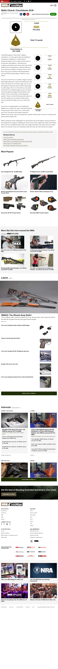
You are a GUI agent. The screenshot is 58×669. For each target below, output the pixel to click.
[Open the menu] (55, 5)
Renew (15, 1)
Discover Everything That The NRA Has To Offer (14, 600)
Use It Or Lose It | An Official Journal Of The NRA (13, 250)
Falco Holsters (45, 436)
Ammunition (33, 515)
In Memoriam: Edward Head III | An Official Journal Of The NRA (42, 250)
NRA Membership (34, 531)
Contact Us (3, 513)
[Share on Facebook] (21, 13)
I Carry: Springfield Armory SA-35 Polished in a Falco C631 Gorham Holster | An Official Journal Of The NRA (43, 432)
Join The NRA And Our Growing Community (40, 580)
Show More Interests (37, 479)
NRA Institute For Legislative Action (9, 535)
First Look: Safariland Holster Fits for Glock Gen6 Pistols (17, 377)
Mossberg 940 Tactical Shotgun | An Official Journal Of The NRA (13, 269)
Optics (31, 521)
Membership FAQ (34, 535)
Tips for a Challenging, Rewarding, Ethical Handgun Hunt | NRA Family (12, 437)
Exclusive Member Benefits (36, 533)
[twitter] (24, 13)
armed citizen (12, 432)
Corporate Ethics (19, 607)
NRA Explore (4, 537)
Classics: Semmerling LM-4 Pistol (10, 338)
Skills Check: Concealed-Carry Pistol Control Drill (17, 141)
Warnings (28, 607)
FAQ (2, 515)
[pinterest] (27, 13)
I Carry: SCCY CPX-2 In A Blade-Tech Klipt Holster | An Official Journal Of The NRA (43, 450)
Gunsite (8, 71)
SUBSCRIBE (9, 494)
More (10, 278)
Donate (19, 1)
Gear (31, 517)
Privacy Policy (4, 607)
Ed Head (51, 132)
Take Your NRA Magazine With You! (12, 579)
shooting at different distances (40, 132)
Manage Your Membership (36, 537)
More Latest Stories (35, 393)
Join (11, 1)
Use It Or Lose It (8, 137)
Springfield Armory (36, 436)
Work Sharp (52, 436)
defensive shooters (27, 132)
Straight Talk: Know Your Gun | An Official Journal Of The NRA (13, 430)
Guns (31, 519)
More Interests (15, 407)
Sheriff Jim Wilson (7, 411)
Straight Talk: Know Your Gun (9, 364)
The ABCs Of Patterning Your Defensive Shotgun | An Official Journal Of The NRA (42, 269)
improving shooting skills (15, 132)
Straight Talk (5, 432)
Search (2, 519)
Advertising (3, 511)
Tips (2, 14)
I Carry (32, 411)
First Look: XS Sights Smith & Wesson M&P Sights (15, 325)
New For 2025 (5, 461)
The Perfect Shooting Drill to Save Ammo (15, 146)
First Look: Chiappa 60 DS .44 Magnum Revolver (15, 351)
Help (2, 517)
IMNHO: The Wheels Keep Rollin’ (16, 315)
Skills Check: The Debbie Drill (12, 143)
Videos (32, 461)
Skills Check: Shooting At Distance (13, 139)
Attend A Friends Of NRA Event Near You (42, 600)
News (2, 321)
